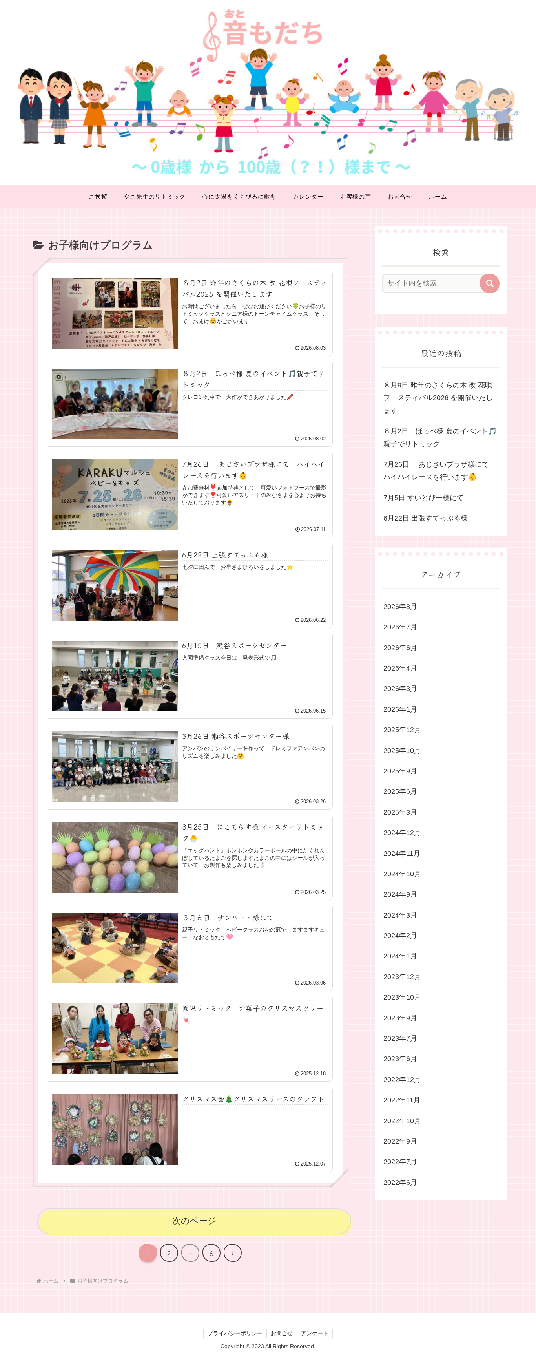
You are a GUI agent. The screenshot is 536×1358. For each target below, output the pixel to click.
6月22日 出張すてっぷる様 (425, 518)
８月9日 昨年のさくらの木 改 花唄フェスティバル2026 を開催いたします (438, 398)
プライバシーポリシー (235, 1333)
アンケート (314, 1333)
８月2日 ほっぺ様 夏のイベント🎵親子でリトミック (440, 437)
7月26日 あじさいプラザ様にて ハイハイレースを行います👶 (439, 471)
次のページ (194, 1221)
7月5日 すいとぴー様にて (423, 498)
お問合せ (282, 1333)
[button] (490, 283)
